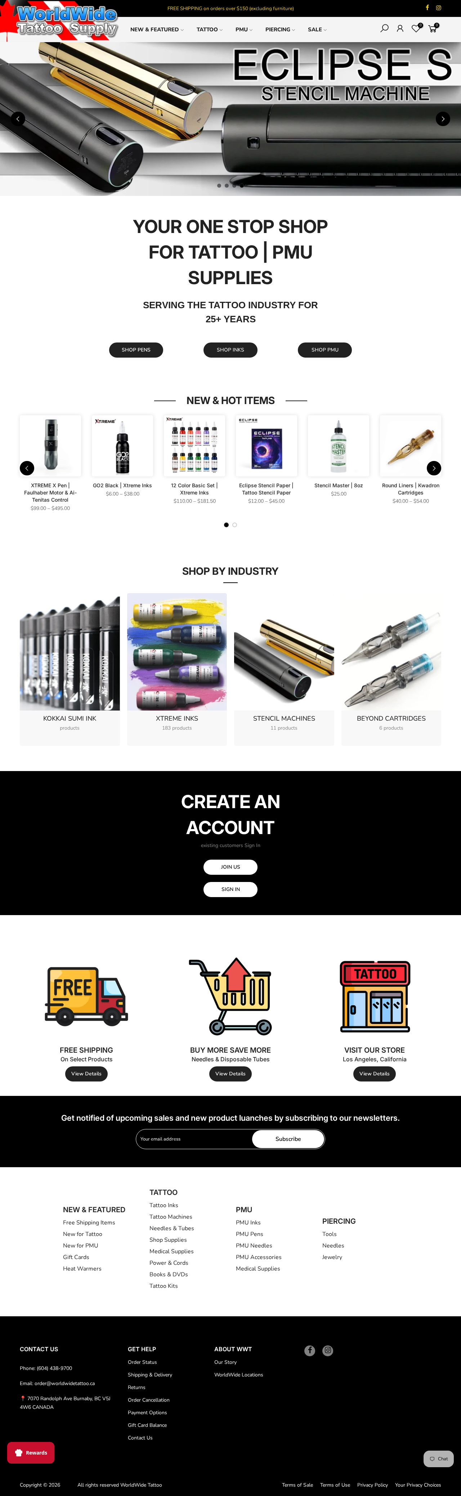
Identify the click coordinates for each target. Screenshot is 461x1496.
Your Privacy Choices (418, 1485)
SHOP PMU (325, 349)
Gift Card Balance (147, 1425)
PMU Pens (249, 1234)
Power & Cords (168, 1263)
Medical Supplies (171, 1251)
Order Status (142, 1362)
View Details (86, 1073)
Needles (333, 1246)
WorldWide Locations (238, 1374)
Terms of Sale (297, 1485)
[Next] (443, 119)
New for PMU (80, 1246)
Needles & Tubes (171, 1228)
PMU (242, 29)
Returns (137, 1387)
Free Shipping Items (89, 1223)
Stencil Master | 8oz (338, 485)
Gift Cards (76, 1257)
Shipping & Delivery (150, 1374)
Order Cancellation (149, 1400)
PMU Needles (254, 1246)
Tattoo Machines (170, 1217)
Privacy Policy (372, 1485)
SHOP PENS (136, 349)
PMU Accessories (259, 1257)
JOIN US (230, 867)
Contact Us (140, 1437)
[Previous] (18, 119)
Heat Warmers (82, 1269)
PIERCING (277, 29)
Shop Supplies (168, 1240)
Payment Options (147, 1412)
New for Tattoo (82, 1234)
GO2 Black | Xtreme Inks (122, 485)
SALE (315, 29)
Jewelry (332, 1257)
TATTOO (207, 29)
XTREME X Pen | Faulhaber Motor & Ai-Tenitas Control (50, 492)
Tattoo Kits (163, 1286)
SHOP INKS (230, 349)
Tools (329, 1234)
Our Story (225, 1362)
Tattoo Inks (163, 1205)
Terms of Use (335, 1485)
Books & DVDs (168, 1274)
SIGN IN (230, 889)
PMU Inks (248, 1223)
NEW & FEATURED (154, 29)
